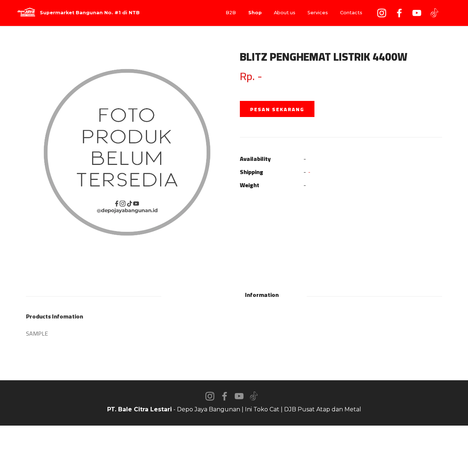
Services (317, 12)
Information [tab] (262, 295)
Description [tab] (205, 295)
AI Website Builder (234, 437)
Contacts (351, 12)
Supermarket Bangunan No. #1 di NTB (90, 13)
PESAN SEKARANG (277, 109)
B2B (231, 12)
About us (284, 12)
